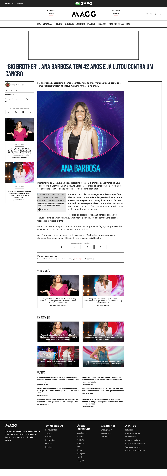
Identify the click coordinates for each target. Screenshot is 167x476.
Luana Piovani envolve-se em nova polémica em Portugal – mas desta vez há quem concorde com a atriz (58, 391)
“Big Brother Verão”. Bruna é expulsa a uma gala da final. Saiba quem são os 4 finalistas (103, 363)
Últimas (41, 372)
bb (6, 99)
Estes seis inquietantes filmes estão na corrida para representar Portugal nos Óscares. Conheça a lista (58, 400)
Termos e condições (133, 447)
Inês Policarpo (20, 200)
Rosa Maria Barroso (20, 157)
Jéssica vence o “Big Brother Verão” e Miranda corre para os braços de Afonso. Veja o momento (58, 362)
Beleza (80, 436)
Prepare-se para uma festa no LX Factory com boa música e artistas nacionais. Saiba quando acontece (103, 390)
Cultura (80, 440)
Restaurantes (51, 10)
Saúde (51, 17)
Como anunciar (132, 440)
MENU (7, 3)
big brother (11, 99)
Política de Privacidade (135, 450)
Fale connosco (131, 430)
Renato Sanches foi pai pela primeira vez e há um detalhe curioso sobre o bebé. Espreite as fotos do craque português (102, 379)
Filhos (79, 447)
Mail (14, 3)
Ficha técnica (130, 436)
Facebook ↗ (106, 433)
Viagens (51, 13)
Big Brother (116, 10)
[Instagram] (147, 14)
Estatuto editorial (132, 433)
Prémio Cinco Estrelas (116, 24)
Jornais (20, 3)
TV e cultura (91, 24)
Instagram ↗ (106, 430)
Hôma (128, 24)
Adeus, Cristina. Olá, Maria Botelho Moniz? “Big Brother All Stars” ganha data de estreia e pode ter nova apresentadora (19, 152)
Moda (79, 450)
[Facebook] (151, 14)
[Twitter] (155, 14)
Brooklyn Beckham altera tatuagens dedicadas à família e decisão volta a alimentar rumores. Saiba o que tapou (58, 379)
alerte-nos (78, 259)
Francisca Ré (88, 393)
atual (39, 24)
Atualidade (82, 433)
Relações (81, 453)
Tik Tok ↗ (105, 436)
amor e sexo (80, 24)
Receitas (116, 17)
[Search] (160, 14)
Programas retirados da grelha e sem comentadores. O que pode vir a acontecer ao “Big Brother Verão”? (19, 194)
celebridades (69, 24)
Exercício (81, 443)
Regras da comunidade (135, 443)
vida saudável (47, 24)
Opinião (116, 13)
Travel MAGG (102, 24)
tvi (6, 101)
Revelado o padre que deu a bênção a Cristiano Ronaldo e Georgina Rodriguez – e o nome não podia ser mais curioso (102, 401)
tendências (58, 24)
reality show (27, 99)
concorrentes (19, 99)
